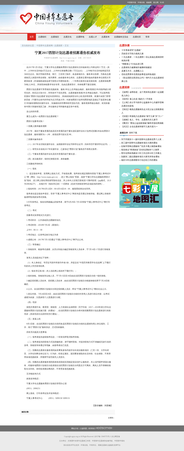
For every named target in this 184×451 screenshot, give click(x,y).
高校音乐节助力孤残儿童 (132, 54)
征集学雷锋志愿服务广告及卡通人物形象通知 (141, 146)
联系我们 (92, 428)
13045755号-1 (106, 436)
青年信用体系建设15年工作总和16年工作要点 (141, 153)
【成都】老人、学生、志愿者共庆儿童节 (139, 120)
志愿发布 (105, 37)
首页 (32, 37)
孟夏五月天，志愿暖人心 (132, 71)
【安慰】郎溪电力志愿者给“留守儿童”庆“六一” (142, 116)
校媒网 (149, 2)
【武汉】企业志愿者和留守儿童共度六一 (139, 127)
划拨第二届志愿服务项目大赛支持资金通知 (140, 157)
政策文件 (124, 133)
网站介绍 (74, 428)
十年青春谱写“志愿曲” (131, 50)
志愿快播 (124, 45)
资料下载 (133, 133)
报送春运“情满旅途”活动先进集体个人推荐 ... (141, 150)
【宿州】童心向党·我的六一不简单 (136, 99)
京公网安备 (115, 436)
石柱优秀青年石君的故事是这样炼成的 (138, 74)
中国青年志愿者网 (45, 46)
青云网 (155, 2)
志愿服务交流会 (121, 37)
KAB (162, 2)
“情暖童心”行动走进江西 (132, 64)
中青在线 (141, 2)
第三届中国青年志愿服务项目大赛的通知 (139, 143)
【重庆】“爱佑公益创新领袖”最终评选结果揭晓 (142, 123)
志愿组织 (42, 37)
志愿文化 (68, 37)
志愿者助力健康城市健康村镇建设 (136, 67)
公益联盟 (83, 428)
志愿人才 (93, 37)
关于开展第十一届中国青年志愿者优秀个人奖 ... (142, 139)
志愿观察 (58, 46)
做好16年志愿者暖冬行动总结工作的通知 (139, 160)
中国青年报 (131, 2)
